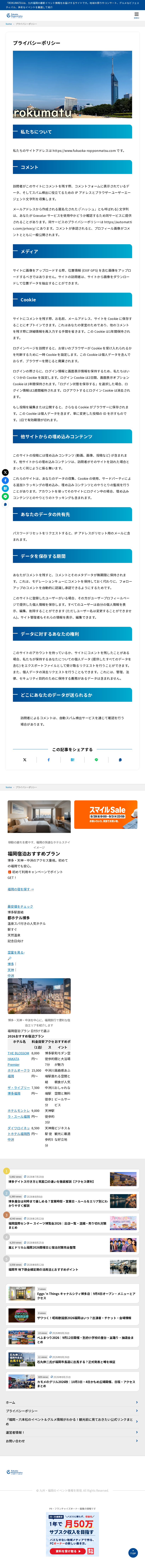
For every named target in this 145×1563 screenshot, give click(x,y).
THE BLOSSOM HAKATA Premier (18, 1059)
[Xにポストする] (25, 760)
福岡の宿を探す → (21, 889)
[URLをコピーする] (120, 760)
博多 (11, 963)
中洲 (11, 975)
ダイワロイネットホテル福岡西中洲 (19, 1134)
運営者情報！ (15, 1432)
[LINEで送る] (96, 760)
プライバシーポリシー (22, 1410)
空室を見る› (16, 952)
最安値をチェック (20, 906)
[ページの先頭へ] (133, 1553)
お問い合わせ (15, 1441)
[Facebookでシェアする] (48, 760)
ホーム (10, 1402)
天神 (11, 969)
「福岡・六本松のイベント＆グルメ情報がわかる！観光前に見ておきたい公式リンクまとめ (69, 1421)
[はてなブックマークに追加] (72, 760)
